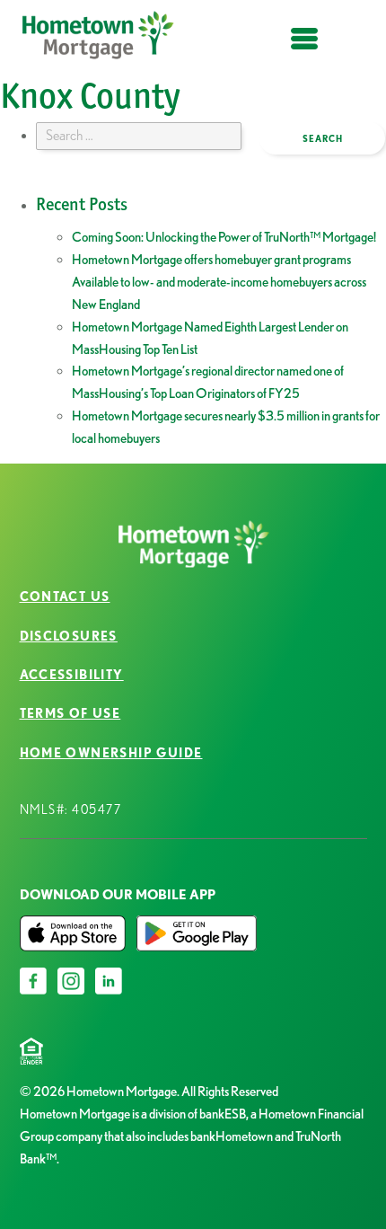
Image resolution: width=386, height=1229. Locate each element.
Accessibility (72, 675)
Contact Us (65, 596)
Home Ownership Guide (111, 753)
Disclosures (69, 636)
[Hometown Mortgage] (99, 38)
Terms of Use (70, 713)
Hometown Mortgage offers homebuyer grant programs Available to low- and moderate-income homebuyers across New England (219, 282)
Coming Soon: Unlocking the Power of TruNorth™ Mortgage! (224, 236)
